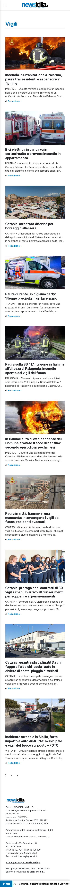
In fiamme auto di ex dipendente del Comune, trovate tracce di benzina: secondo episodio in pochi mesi (33, 443)
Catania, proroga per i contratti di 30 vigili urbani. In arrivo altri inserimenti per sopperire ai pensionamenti (34, 592)
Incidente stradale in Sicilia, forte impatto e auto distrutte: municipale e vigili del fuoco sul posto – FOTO (33, 741)
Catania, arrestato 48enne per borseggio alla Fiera (29, 226)
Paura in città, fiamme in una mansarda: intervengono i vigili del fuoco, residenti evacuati (32, 517)
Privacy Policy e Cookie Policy (23, 862)
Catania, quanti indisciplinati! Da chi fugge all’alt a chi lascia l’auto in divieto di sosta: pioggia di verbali (33, 666)
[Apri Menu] (4, 5)
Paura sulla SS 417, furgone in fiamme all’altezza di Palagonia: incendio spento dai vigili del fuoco (35, 368)
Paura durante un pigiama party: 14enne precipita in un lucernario (31, 296)
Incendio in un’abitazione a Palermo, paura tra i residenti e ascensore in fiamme (33, 79)
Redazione (14, 101)
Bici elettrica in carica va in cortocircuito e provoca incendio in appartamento (33, 153)
